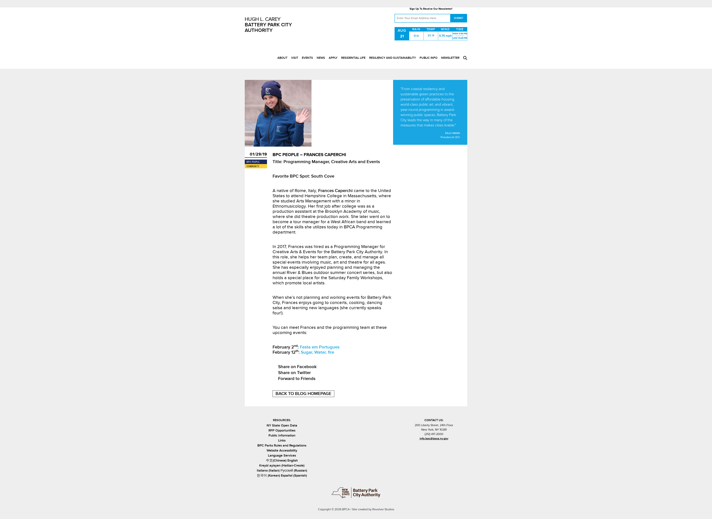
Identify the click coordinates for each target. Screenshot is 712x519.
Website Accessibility (282, 450)
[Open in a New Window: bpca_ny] (424, 447)
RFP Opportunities (281, 430)
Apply (333, 58)
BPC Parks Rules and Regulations (281, 445)
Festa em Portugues (319, 347)
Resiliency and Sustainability (392, 58)
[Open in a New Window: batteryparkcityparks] (430, 447)
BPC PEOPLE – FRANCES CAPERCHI (309, 154)
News (321, 58)
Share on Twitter (294, 372)
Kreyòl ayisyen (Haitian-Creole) (281, 465)
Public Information (281, 435)
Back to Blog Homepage (303, 393)
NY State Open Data (282, 425)
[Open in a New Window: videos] (443, 447)
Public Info (428, 58)
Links (282, 440)
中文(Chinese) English (282, 460)
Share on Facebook (297, 366)
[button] (465, 58)
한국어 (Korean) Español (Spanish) (282, 475)
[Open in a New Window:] (437, 447)
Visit (294, 58)
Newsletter (450, 58)
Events (307, 58)
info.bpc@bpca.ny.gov (434, 438)
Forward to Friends (296, 378)
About (282, 58)
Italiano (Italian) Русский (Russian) (282, 470)
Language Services (282, 455)
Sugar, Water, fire (317, 352)
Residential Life (353, 58)
